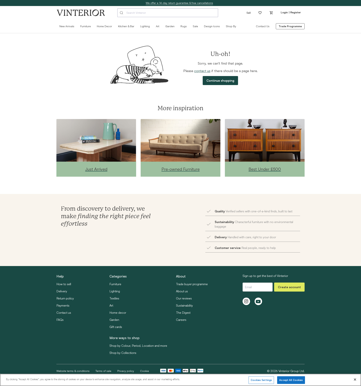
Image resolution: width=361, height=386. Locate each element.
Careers (181, 320)
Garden (169, 26)
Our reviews (184, 298)
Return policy (65, 298)
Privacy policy (125, 370)
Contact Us (262, 26)
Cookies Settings (261, 379)
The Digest (183, 312)
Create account (289, 287)
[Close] (355, 379)
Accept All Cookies (291, 379)
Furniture (115, 284)
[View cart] (271, 12)
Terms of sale (103, 370)
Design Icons (212, 26)
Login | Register (291, 12)
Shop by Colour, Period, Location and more (138, 346)
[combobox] (167, 12)
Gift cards (115, 327)
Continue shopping (220, 80)
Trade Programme (290, 26)
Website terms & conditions (72, 370)
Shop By (231, 26)
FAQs (60, 320)
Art (111, 305)
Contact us (63, 312)
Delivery (61, 291)
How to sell (63, 284)
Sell (248, 12)
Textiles (114, 298)
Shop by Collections (122, 353)
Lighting (114, 291)
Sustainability (184, 305)
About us (182, 291)
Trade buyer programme (192, 284)
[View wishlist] (260, 12)
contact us (202, 71)
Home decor (117, 312)
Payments (62, 305)
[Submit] (122, 13)
